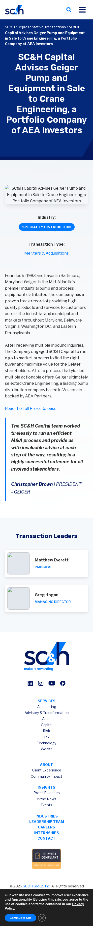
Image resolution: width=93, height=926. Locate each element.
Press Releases (46, 793)
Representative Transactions (42, 27)
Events (46, 805)
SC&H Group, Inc (36, 886)
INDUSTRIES (46, 816)
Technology (46, 743)
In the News (47, 799)
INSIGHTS (46, 787)
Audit (46, 718)
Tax (47, 737)
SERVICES (47, 701)
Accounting (46, 707)
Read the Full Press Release (31, 408)
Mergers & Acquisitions (46, 253)
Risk (46, 731)
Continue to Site (20, 918)
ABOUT (46, 765)
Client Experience (46, 770)
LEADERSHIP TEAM (46, 821)
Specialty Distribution (46, 227)
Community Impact (46, 776)
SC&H (10, 27)
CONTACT (46, 838)
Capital (46, 725)
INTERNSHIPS (46, 833)
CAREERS (46, 827)
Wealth (47, 749)
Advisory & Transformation (47, 712)
